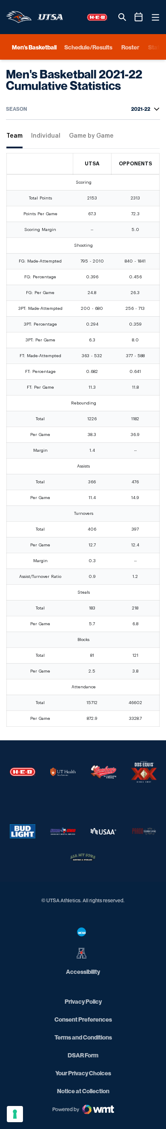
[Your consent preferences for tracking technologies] (15, 1114)
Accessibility (83, 971)
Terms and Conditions (83, 1037)
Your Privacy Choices (83, 1073)
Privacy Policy (83, 1001)
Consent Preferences (83, 1019)
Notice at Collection (83, 1090)
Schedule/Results (88, 47)
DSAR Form (83, 1055)
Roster (130, 47)
